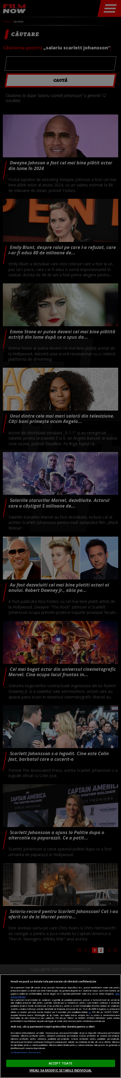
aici (90, 1012)
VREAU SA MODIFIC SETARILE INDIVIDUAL (60, 1070)
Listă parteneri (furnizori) (26, 1052)
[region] (60, 1026)
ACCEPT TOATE (60, 1063)
